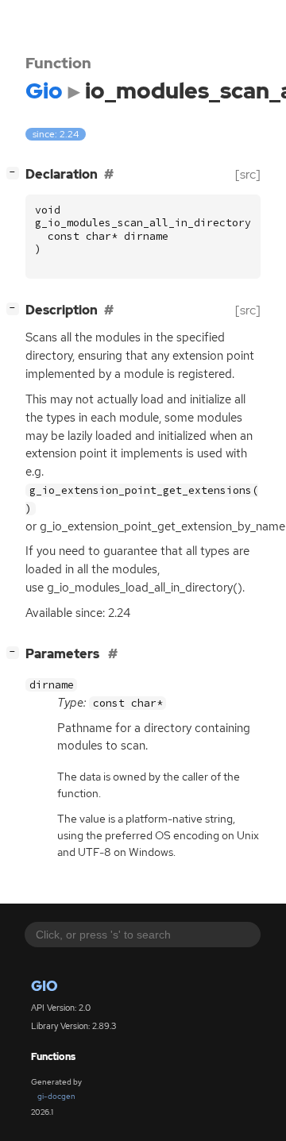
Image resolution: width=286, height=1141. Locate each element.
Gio (44, 986)
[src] (248, 174)
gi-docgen (56, 1096)
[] (15, 172)
